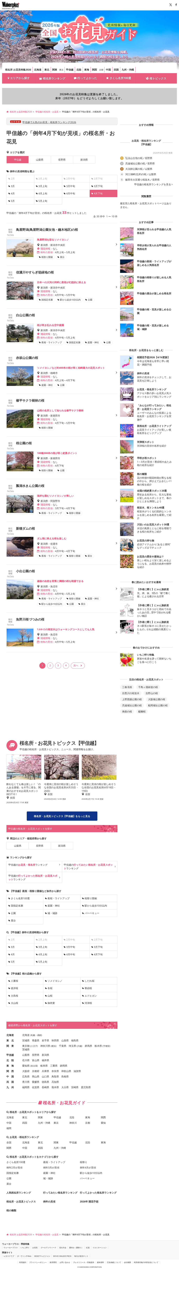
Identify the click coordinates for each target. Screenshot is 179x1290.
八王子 (34, 1045)
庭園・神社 (54, 905)
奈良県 (55, 1071)
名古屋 (34, 1065)
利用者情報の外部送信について (146, 1262)
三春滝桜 (127, 687)
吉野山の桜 (152, 693)
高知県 (55, 1081)
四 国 (10, 1081)
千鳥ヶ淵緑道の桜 (148, 687)
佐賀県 (35, 1087)
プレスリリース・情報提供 (83, 1262)
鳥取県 (55, 1076)
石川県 (26, 1060)
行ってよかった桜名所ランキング (98, 1192)
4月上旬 (42, 193)
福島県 (74, 1040)
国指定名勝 (17, 905)
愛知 (103, 1122)
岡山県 (35, 1076)
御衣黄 (51, 1003)
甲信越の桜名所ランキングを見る (152, 184)
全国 (8, 1142)
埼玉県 (72, 1045)
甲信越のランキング (28, 864)
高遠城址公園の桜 (132, 705)
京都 (101, 69)
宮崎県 (74, 1087)
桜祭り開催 (91, 898)
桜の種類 (11, 1210)
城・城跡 (52, 913)
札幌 (33, 1035)
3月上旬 (42, 186)
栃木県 (98, 1045)
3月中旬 (70, 186)
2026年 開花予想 (89, 1201)
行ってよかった (87, 78)
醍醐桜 (142, 711)
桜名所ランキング (54, 78)
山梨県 (39, 159)
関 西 (10, 1071)
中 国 (10, 1076)
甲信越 (69, 69)
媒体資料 (100, 1262)
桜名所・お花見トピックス (21, 1201)
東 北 (10, 1040)
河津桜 (88, 1003)
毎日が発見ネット (81, 1256)
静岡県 (63, 1065)
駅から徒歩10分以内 (96, 905)
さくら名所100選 (120, 78)
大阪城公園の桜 (156, 699)
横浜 (54, 1045)
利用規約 (22, 1262)
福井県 (45, 1060)
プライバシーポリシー (38, 1262)
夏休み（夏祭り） (76, 1247)
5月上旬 (42, 201)
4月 (13, 193)
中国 (108, 69)
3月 (13, 186)
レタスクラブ (9, 1256)
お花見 (35, 1247)
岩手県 (45, 1040)
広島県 (26, 1076)
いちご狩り (25, 1247)
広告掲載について (114, 1262)
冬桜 (50, 988)
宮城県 (26, 1040)
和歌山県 (66, 1071)
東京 (61, 69)
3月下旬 (98, 186)
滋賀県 (77, 1071)
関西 (94, 69)
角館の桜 (127, 711)
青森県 (35, 1040)
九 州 (10, 1087)
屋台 (13, 920)
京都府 (35, 1071)
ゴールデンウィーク (48, 1247)
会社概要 (127, 1262)
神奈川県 (45, 1045)
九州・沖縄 (128, 69)
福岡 (8, 1128)
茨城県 (26, 1049)
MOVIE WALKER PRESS (62, 1256)
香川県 (26, 1081)
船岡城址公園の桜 (158, 705)
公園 (13, 913)
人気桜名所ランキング (18, 1192)
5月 (13, 201)
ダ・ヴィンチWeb (24, 1256)
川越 (79, 1045)
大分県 (65, 1087)
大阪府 (26, 1071)
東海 (86, 69)
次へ (75, 665)
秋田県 (55, 1040)
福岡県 (26, 1087)
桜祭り (83, 1162)
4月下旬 (98, 954)
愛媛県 (35, 1081)
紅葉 (88, 1247)
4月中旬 (70, 193)
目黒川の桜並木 (130, 693)
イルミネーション (100, 1247)
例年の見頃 (49, 1201)
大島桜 (14, 995)
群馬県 (88, 1045)
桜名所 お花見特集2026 (18, 69)
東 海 (10, 1065)
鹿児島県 (86, 1087)
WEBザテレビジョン (42, 1256)
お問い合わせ (65, 1262)
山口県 (45, 1076)
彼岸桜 (14, 988)
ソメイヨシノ (55, 980)
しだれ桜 (89, 980)
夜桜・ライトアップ (59, 898)
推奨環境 (53, 1262)
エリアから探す (20, 78)
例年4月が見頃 (88, 1167)
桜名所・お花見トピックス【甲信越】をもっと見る (62, 816)
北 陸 (10, 1060)
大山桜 (14, 1003)
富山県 (35, 1060)
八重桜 (14, 980)
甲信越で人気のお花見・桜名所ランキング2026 (49, 122)
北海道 (37, 69)
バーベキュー (92, 913)
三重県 (54, 1065)
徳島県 (45, 1081)
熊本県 (55, 1087)
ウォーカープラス (11, 1247)
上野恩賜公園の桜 (132, 699)
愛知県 (26, 1065)
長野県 (62, 159)
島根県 (65, 1076)
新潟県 (84, 159)
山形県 (65, 1040)
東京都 (26, 1045)
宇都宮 (106, 1045)
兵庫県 (45, 1071)
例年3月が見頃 (51, 1167)
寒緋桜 (88, 988)
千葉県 (62, 1045)
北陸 (78, 69)
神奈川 (73, 1122)
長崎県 (45, 1087)
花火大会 (62, 1247)
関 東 (10, 1045)
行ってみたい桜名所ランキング (60, 1192)
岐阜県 (44, 1065)
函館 (39, 1035)
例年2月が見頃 (14, 1167)
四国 (116, 69)
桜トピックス (158, 78)
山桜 (50, 995)
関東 (54, 69)
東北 (46, 69)
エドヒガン (91, 995)
